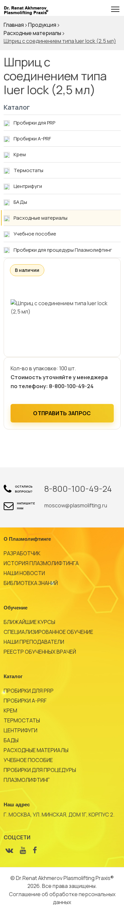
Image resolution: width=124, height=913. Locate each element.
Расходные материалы (36, 750)
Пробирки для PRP (29, 690)
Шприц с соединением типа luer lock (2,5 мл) (60, 41)
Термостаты (22, 720)
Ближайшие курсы (29, 622)
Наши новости (24, 573)
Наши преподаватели (34, 641)
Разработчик (22, 553)
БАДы (11, 740)
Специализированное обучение (48, 632)
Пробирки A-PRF (25, 700)
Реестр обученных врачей (40, 651)
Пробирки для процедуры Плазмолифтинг (40, 775)
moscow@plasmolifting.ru (75, 505)
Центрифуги (20, 730)
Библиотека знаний (31, 583)
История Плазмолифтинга (41, 563)
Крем (10, 710)
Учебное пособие (28, 760)
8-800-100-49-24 (78, 488)
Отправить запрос (62, 413)
